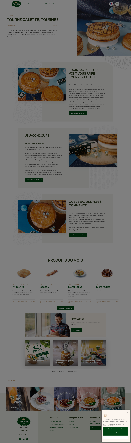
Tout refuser (115, 433)
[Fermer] (128, 412)
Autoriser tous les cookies (115, 429)
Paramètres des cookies (115, 437)
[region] (115, 426)
